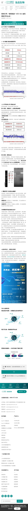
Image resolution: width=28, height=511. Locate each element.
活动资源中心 (6, 8)
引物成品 (16, 425)
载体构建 (3, 425)
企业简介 (16, 474)
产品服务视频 (4, 486)
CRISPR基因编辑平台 (6, 444)
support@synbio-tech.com (11, 404)
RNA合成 (3, 430)
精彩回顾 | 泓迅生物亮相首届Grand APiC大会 (14, 367)
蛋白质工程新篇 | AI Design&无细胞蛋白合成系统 (14, 376)
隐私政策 (16, 486)
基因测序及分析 (4, 447)
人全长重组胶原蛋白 (5, 458)
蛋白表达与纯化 (10, 256)
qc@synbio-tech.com (10, 409)
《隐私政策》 (10, 508)
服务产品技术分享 (11, 8)
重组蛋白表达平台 (5, 440)
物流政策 (16, 484)
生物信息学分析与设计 (6, 449)
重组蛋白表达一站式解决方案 (7, 463)
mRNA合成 (3, 432)
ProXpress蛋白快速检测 (19, 427)
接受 (17, 508)
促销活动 (3, 474)
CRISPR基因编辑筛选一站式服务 (8, 465)
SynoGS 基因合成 (5, 423)
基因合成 (24, 255)
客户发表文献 (4, 491)
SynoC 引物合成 (5, 420)
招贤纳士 (16, 479)
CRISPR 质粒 (17, 423)
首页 (3, 8)
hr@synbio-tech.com (10, 411)
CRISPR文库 (16, 420)
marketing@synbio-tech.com (12, 406)
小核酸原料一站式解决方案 (7, 460)
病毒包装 (3, 435)
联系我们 (16, 477)
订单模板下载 (4, 477)
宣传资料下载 (4, 479)
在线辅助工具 (4, 481)
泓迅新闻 (16, 481)
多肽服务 (3, 437)
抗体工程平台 (4, 442)
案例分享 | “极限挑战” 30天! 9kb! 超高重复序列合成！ (20, 8)
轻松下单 (21, 391)
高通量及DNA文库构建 (6, 428)
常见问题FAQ (4, 488)
